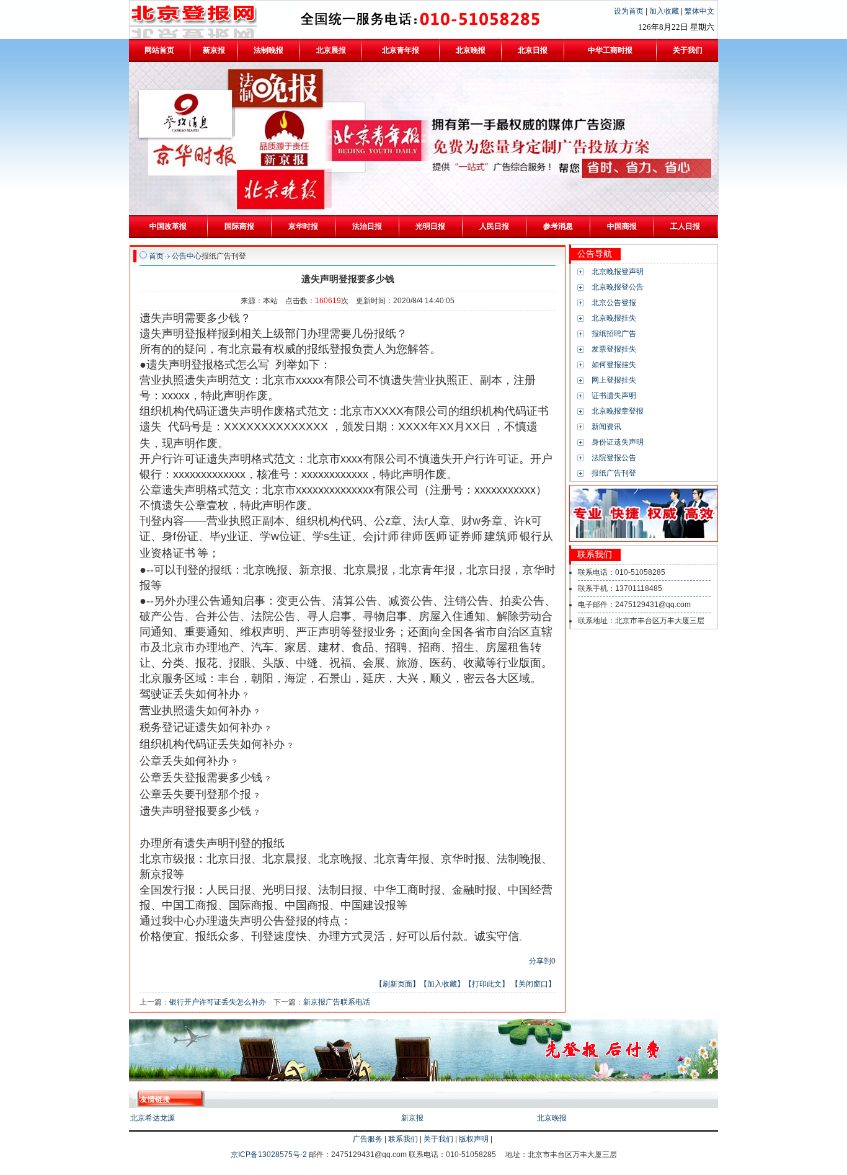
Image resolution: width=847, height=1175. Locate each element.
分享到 (540, 961)
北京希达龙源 (152, 1118)
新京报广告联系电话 (336, 1002)
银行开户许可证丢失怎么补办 (217, 1002)
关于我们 (438, 1139)
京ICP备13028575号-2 (270, 1154)
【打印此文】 (486, 984)
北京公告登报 (614, 302)
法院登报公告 (614, 457)
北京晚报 (552, 1118)
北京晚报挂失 (614, 318)
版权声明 (474, 1139)
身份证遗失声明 (618, 442)
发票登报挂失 (614, 349)
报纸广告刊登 (614, 473)
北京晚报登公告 (618, 287)
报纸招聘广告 (614, 333)
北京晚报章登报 (618, 411)
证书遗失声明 (614, 395)
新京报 (412, 1118)
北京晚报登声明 (618, 271)
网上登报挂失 (614, 380)
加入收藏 (665, 11)
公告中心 (187, 256)
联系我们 (403, 1139)
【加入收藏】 (442, 984)
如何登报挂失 (614, 364)
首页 (156, 256)
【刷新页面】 (397, 984)
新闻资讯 (606, 426)
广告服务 (368, 1139)
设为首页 (629, 11)
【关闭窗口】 (533, 984)
